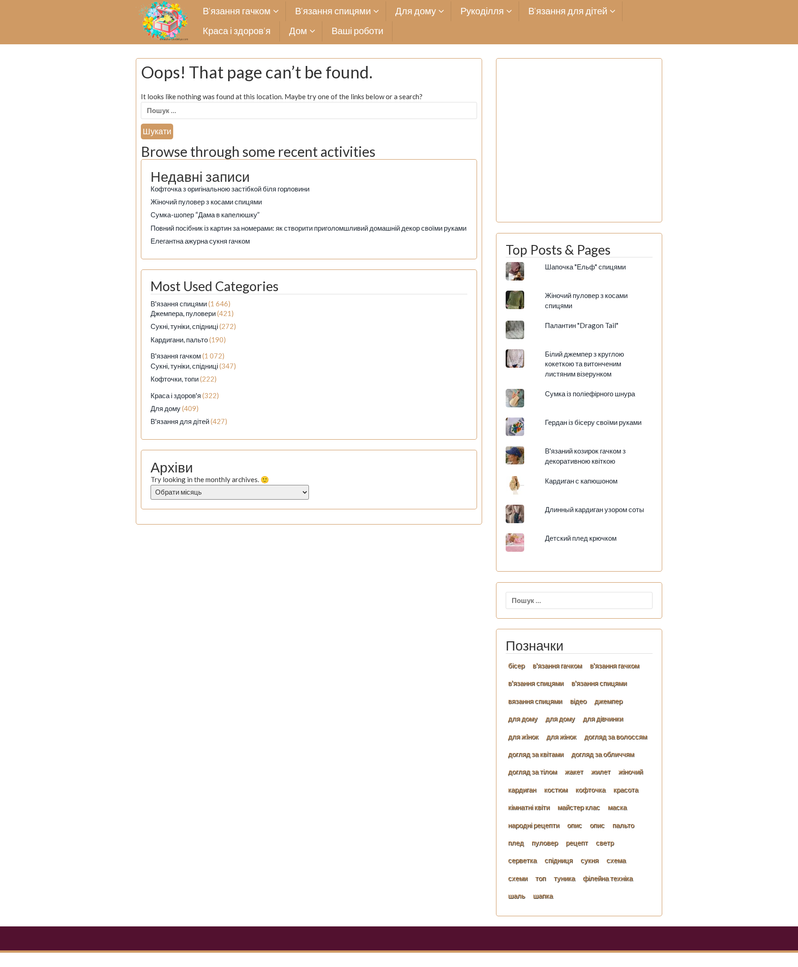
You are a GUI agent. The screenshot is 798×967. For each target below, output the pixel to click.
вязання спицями (535, 701)
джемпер (608, 701)
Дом (298, 31)
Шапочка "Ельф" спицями (585, 267)
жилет (601, 771)
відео (578, 701)
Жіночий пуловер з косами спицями (206, 201)
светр (605, 842)
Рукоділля (482, 11)
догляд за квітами (535, 754)
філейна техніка (608, 878)
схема (616, 860)
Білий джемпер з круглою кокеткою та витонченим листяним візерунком (584, 364)
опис (574, 825)
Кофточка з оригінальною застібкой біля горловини (230, 189)
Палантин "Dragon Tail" (581, 325)
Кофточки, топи (175, 379)
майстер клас (578, 807)
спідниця (558, 860)
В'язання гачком (176, 356)
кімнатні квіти (529, 807)
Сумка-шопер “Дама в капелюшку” (205, 214)
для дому (523, 718)
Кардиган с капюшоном (581, 481)
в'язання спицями (535, 683)
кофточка (590, 789)
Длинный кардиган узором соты (594, 509)
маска (617, 807)
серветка (522, 860)
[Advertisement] (579, 145)
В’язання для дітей (567, 11)
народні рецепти (533, 825)
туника (564, 878)
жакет (574, 771)
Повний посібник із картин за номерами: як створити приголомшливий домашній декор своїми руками (308, 228)
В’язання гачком (237, 11)
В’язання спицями (333, 11)
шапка (543, 895)
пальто (623, 825)
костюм (556, 789)
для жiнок (523, 736)
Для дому (415, 11)
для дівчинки (603, 718)
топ (540, 878)
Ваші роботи (357, 31)
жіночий (630, 771)
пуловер (545, 842)
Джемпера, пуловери (183, 313)
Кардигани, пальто (179, 339)
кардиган (522, 789)
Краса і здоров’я (237, 31)
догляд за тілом (532, 771)
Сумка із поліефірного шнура (590, 393)
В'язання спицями (179, 303)
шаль (516, 895)
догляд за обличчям (602, 754)
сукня (589, 860)
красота (625, 789)
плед (516, 842)
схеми (517, 878)
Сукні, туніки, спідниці (184, 326)
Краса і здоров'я (176, 395)
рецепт (577, 842)
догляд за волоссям (615, 736)
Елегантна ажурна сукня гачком (200, 241)
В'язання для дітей (180, 421)
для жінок (561, 736)
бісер (516, 665)
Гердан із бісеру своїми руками (593, 422)
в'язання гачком (557, 665)
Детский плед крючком (581, 538)
